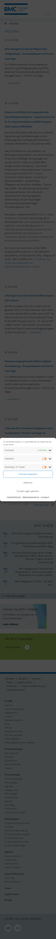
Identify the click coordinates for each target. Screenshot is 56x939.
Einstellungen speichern (28, 491)
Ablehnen (28, 482)
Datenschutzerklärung (30, 497)
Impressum (45, 497)
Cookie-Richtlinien (14, 497)
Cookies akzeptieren (28, 474)
